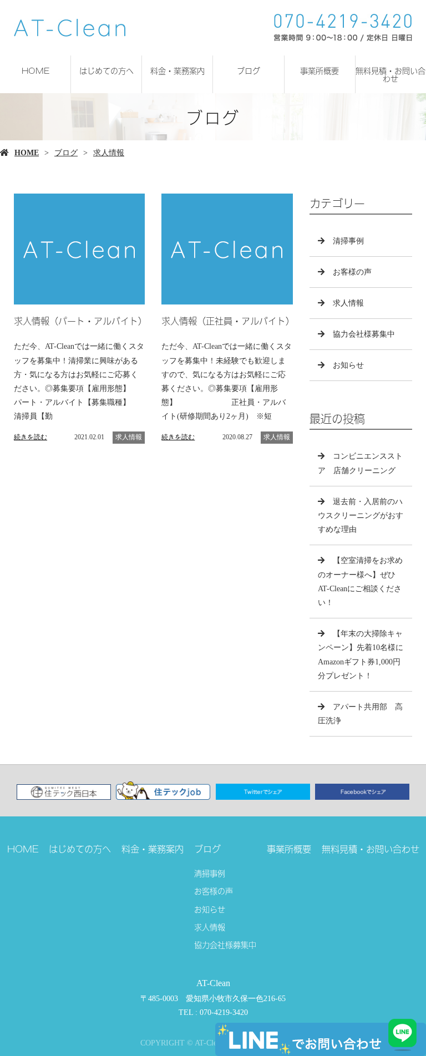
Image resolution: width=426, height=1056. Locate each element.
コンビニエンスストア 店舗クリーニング (360, 463)
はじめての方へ (106, 70)
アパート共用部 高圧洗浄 (360, 714)
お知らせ (348, 365)
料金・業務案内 (177, 70)
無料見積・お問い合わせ (390, 74)
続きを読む (30, 437)
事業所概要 (319, 70)
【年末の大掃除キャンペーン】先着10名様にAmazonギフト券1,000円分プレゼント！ (360, 654)
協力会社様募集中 (364, 334)
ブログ (248, 70)
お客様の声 (352, 272)
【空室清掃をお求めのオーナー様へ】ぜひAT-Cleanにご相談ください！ (360, 581)
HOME (35, 70)
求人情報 (108, 153)
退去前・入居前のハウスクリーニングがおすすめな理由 (360, 515)
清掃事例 (348, 241)
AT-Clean (213, 983)
